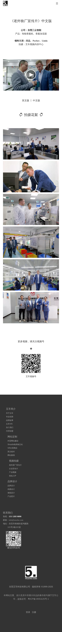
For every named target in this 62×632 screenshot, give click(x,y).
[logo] (31, 572)
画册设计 (11, 489)
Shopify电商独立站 (15, 444)
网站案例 (11, 455)
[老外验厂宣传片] (31, 143)
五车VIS (9, 424)
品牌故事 (9, 420)
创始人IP (12, 476)
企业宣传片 (13, 469)
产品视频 (12, 472)
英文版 (25, 100)
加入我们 (9, 427)
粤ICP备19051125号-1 (38, 599)
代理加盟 (9, 431)
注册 (34, 612)
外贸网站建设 (13, 441)
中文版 (36, 100)
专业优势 (9, 417)
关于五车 (9, 413)
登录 (28, 612)
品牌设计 (11, 486)
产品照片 (11, 496)
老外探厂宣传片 (15, 465)
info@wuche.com (16, 520)
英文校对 (11, 452)
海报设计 (11, 493)
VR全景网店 (12, 448)
